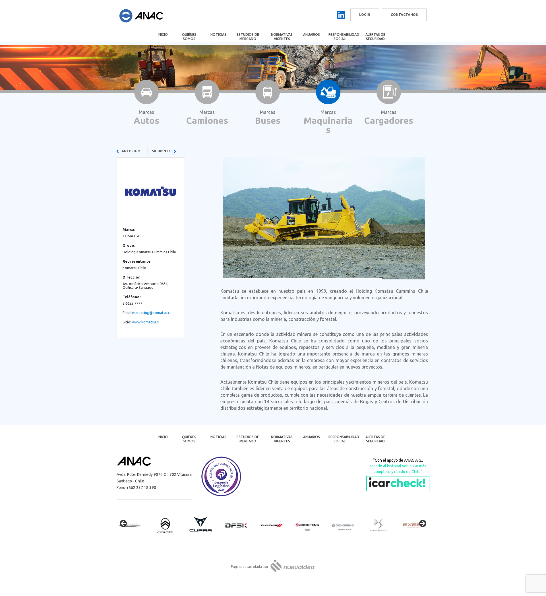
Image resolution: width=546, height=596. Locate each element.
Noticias (218, 34)
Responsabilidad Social (343, 37)
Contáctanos (404, 14)
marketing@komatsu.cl (151, 313)
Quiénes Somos (189, 37)
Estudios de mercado (248, 37)
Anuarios (311, 34)
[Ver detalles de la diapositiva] (134, 525)
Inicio (163, 34)
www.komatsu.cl (145, 322)
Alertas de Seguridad (375, 37)
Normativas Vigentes (282, 37)
